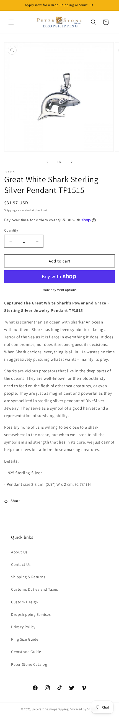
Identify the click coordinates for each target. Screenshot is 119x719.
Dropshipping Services (31, 614)
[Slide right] (72, 162)
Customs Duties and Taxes (34, 589)
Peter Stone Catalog (29, 664)
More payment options (60, 290)
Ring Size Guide (24, 639)
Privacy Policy (23, 626)
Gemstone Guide (26, 651)
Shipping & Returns (28, 576)
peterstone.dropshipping (50, 709)
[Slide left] (47, 162)
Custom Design (24, 601)
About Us (19, 552)
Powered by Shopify (83, 709)
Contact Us (21, 564)
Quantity (11, 230)
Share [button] (16, 500)
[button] (11, 22)
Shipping (10, 210)
